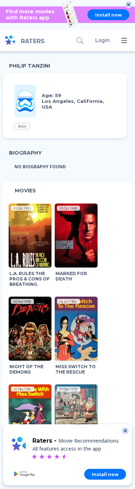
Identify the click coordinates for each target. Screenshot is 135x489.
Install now (108, 15)
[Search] (79, 40)
